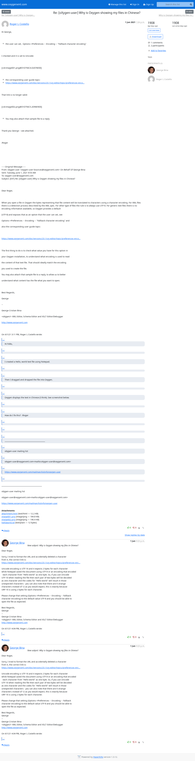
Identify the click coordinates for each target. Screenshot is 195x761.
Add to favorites (158, 50)
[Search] (191, 4)
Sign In (135, 4)
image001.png (8, 516)
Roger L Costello (19, 24)
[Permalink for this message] (143, 528)
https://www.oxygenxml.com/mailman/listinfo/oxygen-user (33, 472)
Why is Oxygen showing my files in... (176, 15)
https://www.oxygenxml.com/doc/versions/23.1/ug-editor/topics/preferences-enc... (41, 562)
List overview (154, 30)
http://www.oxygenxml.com (15, 322)
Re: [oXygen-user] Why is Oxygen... (18, 15)
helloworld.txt (8, 522)
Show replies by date (135, 535)
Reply (6, 530)
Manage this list (118, 4)
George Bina (17, 542)
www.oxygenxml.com (14, 4)
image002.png (8, 519)
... (3, 339)
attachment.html (10, 513)
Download (156, 36)
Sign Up (150, 4)
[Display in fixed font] (139, 528)
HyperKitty (98, 757)
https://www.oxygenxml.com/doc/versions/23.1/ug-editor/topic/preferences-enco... (45, 82)
